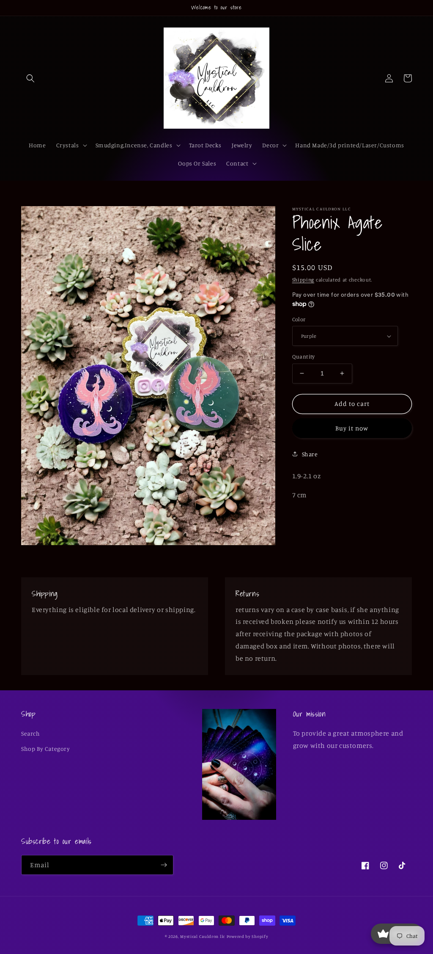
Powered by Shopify (248, 936)
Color (299, 319)
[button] (30, 78)
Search (30, 733)
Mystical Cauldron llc (202, 936)
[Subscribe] (163, 865)
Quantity (303, 356)
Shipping (303, 279)
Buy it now (351, 428)
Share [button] (310, 454)
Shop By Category (45, 748)
